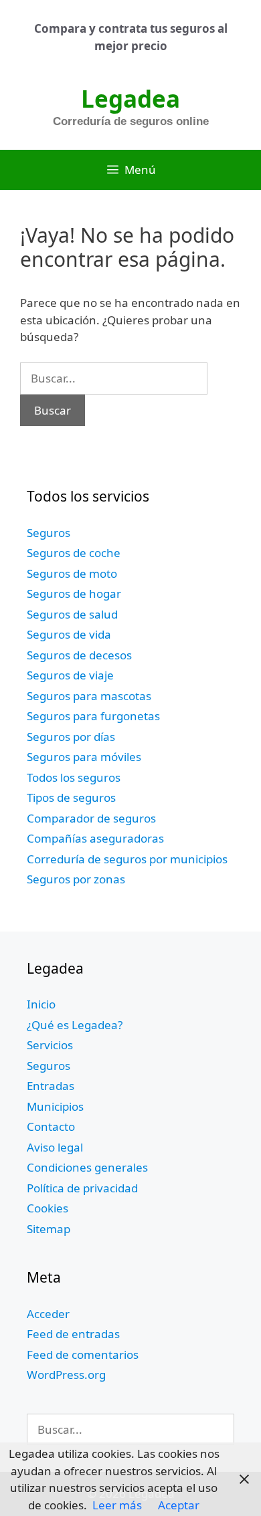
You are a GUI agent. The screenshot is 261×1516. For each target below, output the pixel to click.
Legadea (130, 98)
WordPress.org (66, 1374)
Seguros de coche (73, 552)
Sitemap (48, 1228)
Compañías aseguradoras (95, 838)
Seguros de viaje (70, 675)
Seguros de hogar (74, 593)
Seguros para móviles (84, 756)
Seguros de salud (72, 614)
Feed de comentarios (83, 1354)
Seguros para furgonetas (93, 716)
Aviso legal (55, 1147)
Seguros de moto (72, 573)
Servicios (50, 1045)
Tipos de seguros (71, 797)
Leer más (117, 1505)
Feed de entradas (73, 1333)
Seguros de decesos (79, 655)
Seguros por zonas (76, 879)
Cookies (47, 1208)
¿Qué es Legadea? (74, 1025)
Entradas (50, 1085)
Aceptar (178, 1505)
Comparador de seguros (91, 818)
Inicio (41, 1004)
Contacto (51, 1126)
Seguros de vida (69, 634)
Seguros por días (71, 736)
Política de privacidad (82, 1188)
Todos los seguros (73, 777)
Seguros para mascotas (89, 695)
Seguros (48, 532)
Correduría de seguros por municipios (127, 859)
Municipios (55, 1106)
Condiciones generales (87, 1167)
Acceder (48, 1313)
